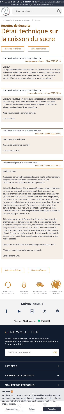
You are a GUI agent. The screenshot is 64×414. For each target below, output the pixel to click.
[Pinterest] (57, 311)
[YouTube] (19, 311)
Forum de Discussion (13, 20)
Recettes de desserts (32, 20)
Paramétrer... (12, 409)
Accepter (52, 409)
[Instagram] (32, 311)
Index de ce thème (13, 49)
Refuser (32, 409)
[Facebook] (6, 311)
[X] (44, 311)
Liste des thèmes (38, 49)
